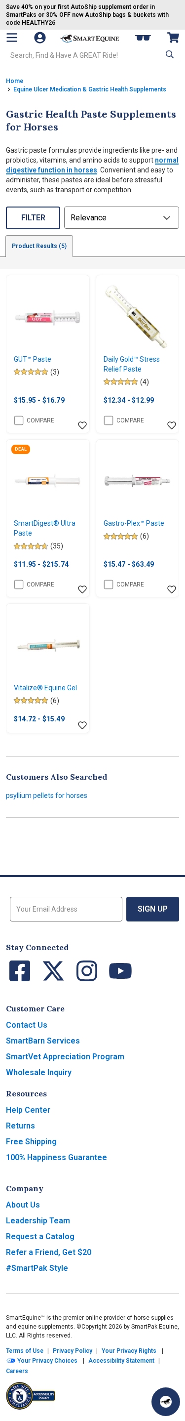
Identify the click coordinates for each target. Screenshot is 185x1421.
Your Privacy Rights (129, 1350)
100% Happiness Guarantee (56, 1157)
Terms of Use (24, 1350)
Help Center (28, 1110)
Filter (33, 217)
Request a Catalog (40, 1236)
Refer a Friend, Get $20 (48, 1252)
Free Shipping (31, 1141)
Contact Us (26, 1025)
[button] (169, 54)
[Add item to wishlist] (82, 426)
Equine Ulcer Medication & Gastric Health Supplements (89, 89)
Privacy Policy (72, 1350)
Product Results (39, 246)
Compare (40, 420)
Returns (20, 1125)
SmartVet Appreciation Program (65, 1056)
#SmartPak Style (37, 1268)
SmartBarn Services (43, 1040)
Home (14, 81)
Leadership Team (38, 1220)
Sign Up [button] (153, 909)
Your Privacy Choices (46, 1360)
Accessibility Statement (121, 1360)
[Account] (41, 37)
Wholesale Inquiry (39, 1072)
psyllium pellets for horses (46, 795)
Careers (17, 1371)
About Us (23, 1205)
